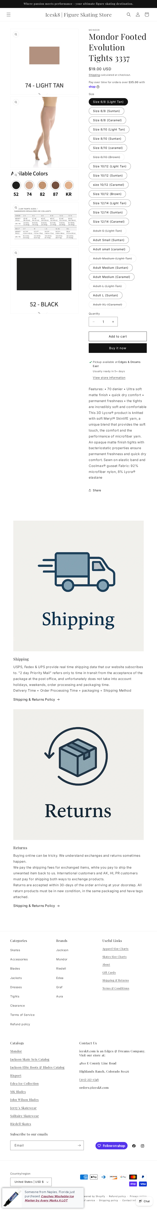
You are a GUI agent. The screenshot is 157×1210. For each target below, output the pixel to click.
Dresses (16, 987)
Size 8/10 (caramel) (108, 148)
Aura (59, 996)
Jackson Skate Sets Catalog (29, 1059)
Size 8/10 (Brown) (108, 158)
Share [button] (97, 490)
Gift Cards (109, 972)
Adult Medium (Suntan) (110, 267)
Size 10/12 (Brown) (107, 194)
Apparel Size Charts (115, 948)
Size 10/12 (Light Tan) (110, 166)
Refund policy (20, 1024)
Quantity (94, 313)
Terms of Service (22, 1014)
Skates (15, 950)
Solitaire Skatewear (24, 1116)
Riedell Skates (20, 1124)
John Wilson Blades (24, 1100)
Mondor (61, 959)
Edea (59, 978)
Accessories (19, 959)
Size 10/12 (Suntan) (108, 175)
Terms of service (85, 1200)
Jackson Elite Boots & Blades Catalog (37, 1067)
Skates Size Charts (114, 956)
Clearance (17, 1005)
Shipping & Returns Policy (34, 699)
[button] (8, 14)
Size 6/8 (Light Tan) (108, 101)
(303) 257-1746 (89, 1079)
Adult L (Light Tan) (109, 287)
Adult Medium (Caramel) (111, 277)
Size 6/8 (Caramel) (107, 120)
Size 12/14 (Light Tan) (110, 203)
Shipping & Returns (115, 980)
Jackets (16, 978)
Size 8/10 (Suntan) (107, 138)
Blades (15, 968)
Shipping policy (108, 1200)
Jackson (62, 950)
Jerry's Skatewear (23, 1108)
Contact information (134, 1200)
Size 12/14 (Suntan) (108, 212)
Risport (15, 1075)
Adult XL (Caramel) (110, 305)
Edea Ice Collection (24, 1083)
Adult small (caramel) (109, 249)
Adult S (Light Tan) (109, 232)
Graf (59, 987)
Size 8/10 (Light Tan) (109, 129)
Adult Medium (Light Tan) (114, 259)
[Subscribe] (79, 1145)
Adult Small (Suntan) (108, 240)
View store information (109, 377)
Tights (14, 996)
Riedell (61, 968)
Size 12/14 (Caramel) (109, 221)
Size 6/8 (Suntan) (106, 111)
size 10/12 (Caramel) (108, 184)
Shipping (94, 74)
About (106, 964)
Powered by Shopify (93, 1196)
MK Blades (18, 1092)
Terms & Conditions (115, 988)
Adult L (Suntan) (105, 295)
